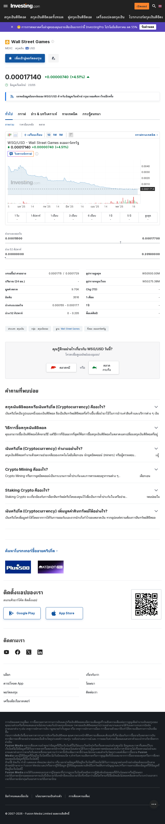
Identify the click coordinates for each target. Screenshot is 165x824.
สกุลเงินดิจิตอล (15, 17)
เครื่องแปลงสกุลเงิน (110, 17)
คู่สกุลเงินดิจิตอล (80, 17)
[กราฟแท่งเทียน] (9, 135)
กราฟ (22, 114)
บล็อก (6, 674)
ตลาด (42, 124)
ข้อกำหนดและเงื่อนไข (16, 796)
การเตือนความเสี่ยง (79, 796)
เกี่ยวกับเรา (92, 674)
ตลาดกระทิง (107, 367)
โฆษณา (90, 683)
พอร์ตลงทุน (10, 692)
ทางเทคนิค (69, 114)
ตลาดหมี (65, 367)
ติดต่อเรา (91, 692)
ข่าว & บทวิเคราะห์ (44, 114)
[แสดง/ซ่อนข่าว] (71, 135)
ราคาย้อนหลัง (26, 124)
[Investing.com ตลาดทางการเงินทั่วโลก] (25, 6)
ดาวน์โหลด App (13, 683)
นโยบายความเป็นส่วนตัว (48, 796)
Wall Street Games (70, 328)
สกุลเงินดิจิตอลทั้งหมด (47, 17)
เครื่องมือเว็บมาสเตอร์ (16, 701)
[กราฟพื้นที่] (15, 135)
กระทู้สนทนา (91, 114)
